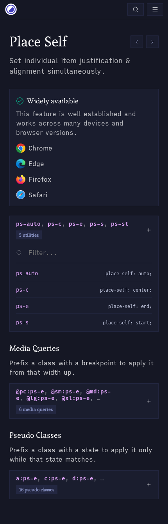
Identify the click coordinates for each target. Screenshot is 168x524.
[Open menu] (155, 9)
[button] (136, 41)
